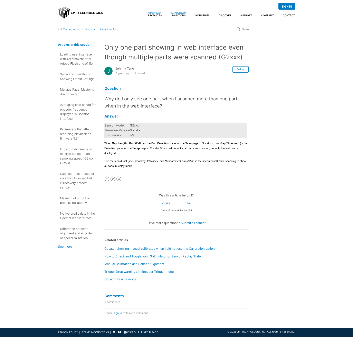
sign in (118, 313)
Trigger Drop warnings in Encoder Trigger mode (139, 272)
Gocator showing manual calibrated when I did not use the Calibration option (159, 249)
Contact (289, 15)
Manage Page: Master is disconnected (77, 92)
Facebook (106, 179)
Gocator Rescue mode (120, 279)
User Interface (109, 29)
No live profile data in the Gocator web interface (77, 216)
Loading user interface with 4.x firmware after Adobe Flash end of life (76, 58)
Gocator (90, 29)
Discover (225, 15)
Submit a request (193, 223)
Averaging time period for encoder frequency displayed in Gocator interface (78, 112)
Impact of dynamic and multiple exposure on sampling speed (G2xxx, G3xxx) (77, 156)
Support (246, 15)
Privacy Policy (68, 332)
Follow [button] (240, 69)
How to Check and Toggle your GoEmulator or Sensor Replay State (152, 256)
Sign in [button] (287, 6)
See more (65, 246)
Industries (202, 15)
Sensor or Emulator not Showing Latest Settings (77, 76)
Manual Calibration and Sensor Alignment (134, 264)
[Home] (80, 15)
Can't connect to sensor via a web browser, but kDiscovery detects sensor (77, 181)
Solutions (178, 14)
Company (267, 15)
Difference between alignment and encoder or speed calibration (76, 233)
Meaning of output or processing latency (75, 200)
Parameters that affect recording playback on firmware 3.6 (76, 133)
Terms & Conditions (95, 332)
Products (155, 14)
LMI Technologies (69, 29)
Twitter (112, 179)
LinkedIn (118, 179)
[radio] (166, 203)
